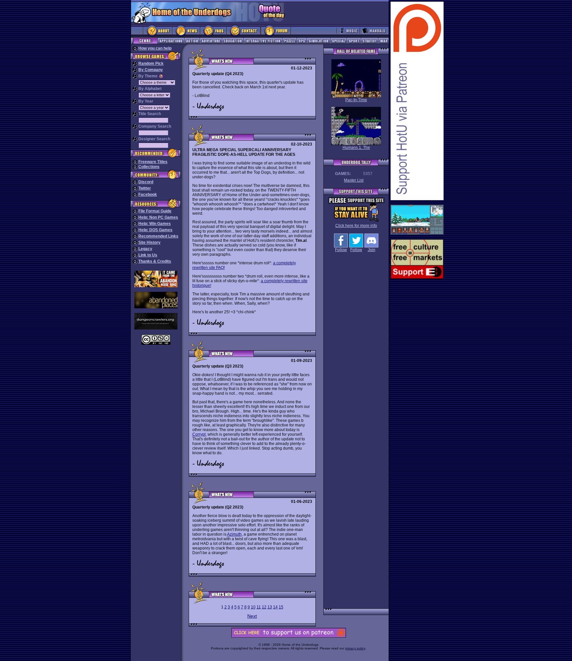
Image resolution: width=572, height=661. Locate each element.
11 (259, 607)
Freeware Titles (152, 161)
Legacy (145, 248)
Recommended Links (158, 236)
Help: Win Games (154, 223)
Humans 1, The (356, 147)
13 (269, 607)
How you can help (154, 48)
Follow (341, 249)
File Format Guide (154, 211)
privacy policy (355, 648)
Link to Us (147, 255)
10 (253, 607)
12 (264, 607)
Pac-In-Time (356, 100)
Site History (149, 242)
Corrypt (199, 434)
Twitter (144, 188)
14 (275, 607)
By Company (150, 69)
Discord (145, 182)
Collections (149, 166)
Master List (353, 180)
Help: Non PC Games (158, 217)
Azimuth (234, 534)
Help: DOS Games (155, 230)
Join (371, 249)
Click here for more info (356, 225)
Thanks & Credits (154, 261)
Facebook (147, 194)
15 (281, 607)
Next (252, 616)
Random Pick (151, 63)
